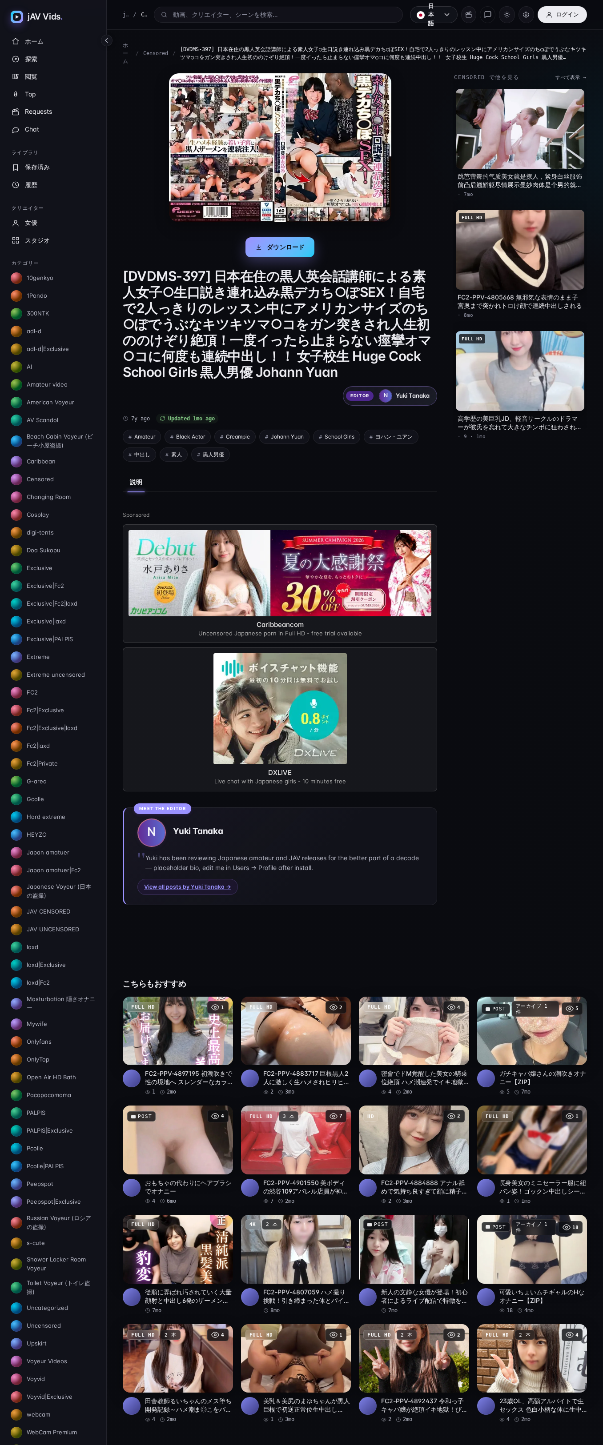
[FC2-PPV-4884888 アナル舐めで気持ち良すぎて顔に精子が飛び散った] (414, 1155)
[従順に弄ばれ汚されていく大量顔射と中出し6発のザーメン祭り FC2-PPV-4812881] (178, 1264)
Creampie (238, 436)
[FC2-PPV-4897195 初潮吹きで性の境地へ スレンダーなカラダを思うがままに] (178, 1046)
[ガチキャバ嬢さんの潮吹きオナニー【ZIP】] (532, 1046)
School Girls (339, 436)
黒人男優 (213, 454)
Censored (155, 53)
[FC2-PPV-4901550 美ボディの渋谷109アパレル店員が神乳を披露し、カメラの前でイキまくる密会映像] (296, 1155)
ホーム (125, 53)
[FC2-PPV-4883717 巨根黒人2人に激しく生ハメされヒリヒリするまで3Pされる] (296, 1046)
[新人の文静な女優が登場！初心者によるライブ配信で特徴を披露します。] (414, 1264)
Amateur (144, 436)
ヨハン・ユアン (394, 436)
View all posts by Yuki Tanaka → (187, 886)
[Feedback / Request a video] (487, 14)
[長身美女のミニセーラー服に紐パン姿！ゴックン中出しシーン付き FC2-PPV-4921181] (532, 1155)
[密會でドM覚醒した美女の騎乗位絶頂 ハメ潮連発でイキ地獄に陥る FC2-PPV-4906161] (414, 1046)
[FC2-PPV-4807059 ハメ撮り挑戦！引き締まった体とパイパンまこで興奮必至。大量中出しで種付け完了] (296, 1264)
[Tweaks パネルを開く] (526, 14)
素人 (176, 454)
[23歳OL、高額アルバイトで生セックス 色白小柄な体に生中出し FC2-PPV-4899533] (532, 1374)
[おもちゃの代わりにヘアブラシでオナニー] (178, 1155)
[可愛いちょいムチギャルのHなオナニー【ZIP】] (532, 1264)
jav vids (126, 14)
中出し (142, 454)
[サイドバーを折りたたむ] (107, 40)
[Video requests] (468, 14)
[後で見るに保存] (221, 1006)
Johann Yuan (287, 436)
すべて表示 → (570, 77)
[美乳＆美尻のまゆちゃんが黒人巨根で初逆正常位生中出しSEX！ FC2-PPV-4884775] (296, 1374)
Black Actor (190, 436)
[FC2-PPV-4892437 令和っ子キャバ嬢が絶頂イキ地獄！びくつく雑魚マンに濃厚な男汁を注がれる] (414, 1374)
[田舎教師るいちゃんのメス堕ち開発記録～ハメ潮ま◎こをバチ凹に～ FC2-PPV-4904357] (178, 1374)
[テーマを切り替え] (507, 14)
